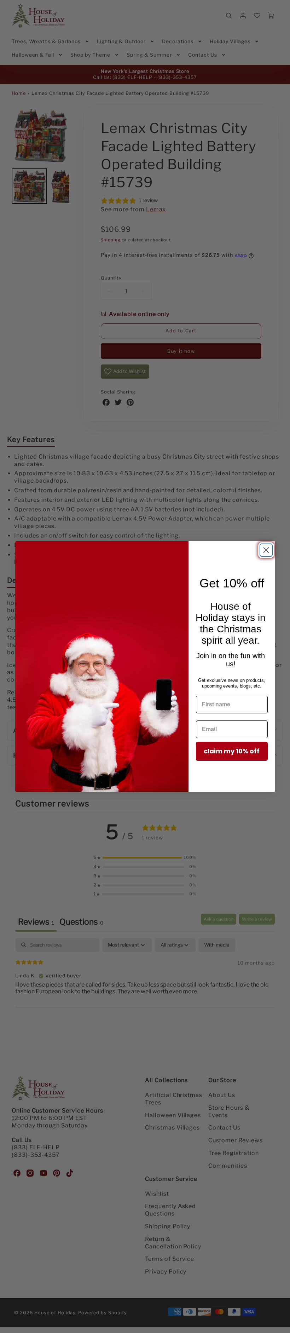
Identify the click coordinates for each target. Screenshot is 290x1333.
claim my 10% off (232, 751)
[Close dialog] (266, 550)
